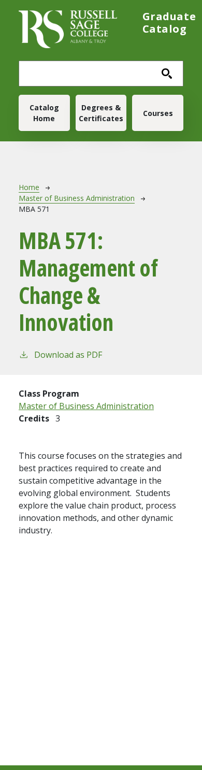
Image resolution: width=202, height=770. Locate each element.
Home (29, 187)
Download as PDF (68, 354)
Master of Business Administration (77, 198)
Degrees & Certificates (101, 113)
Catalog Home (44, 113)
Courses (158, 113)
